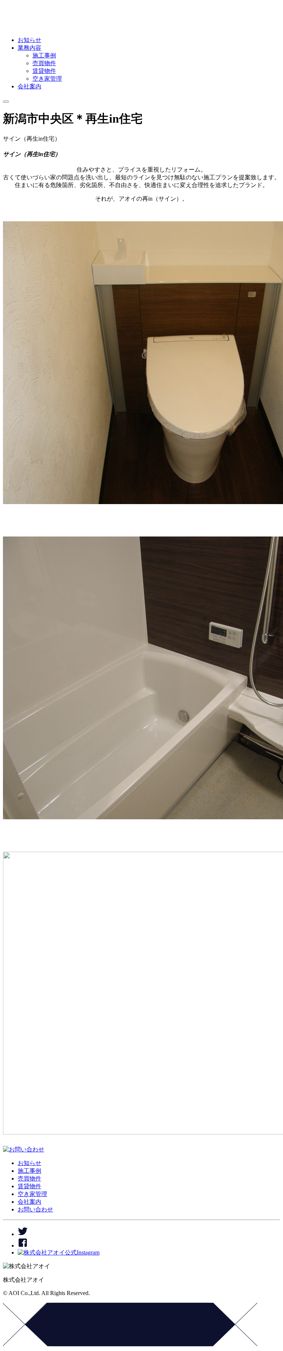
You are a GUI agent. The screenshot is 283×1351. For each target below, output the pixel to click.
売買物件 (44, 63)
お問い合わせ (35, 1209)
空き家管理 (47, 78)
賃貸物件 (44, 71)
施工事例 (44, 55)
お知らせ (29, 40)
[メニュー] (6, 99)
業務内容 (29, 48)
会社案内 (29, 86)
